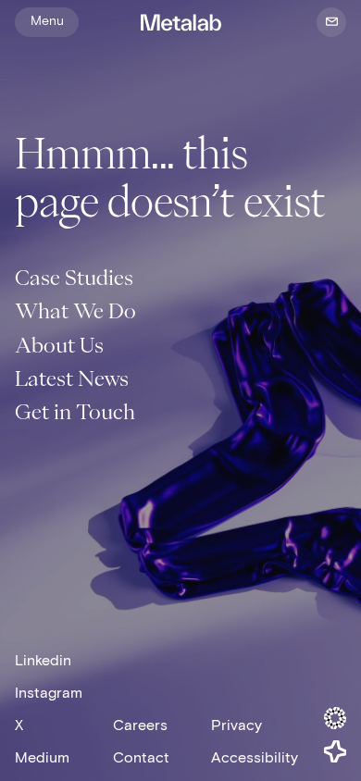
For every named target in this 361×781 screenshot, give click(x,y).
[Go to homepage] (180, 24)
